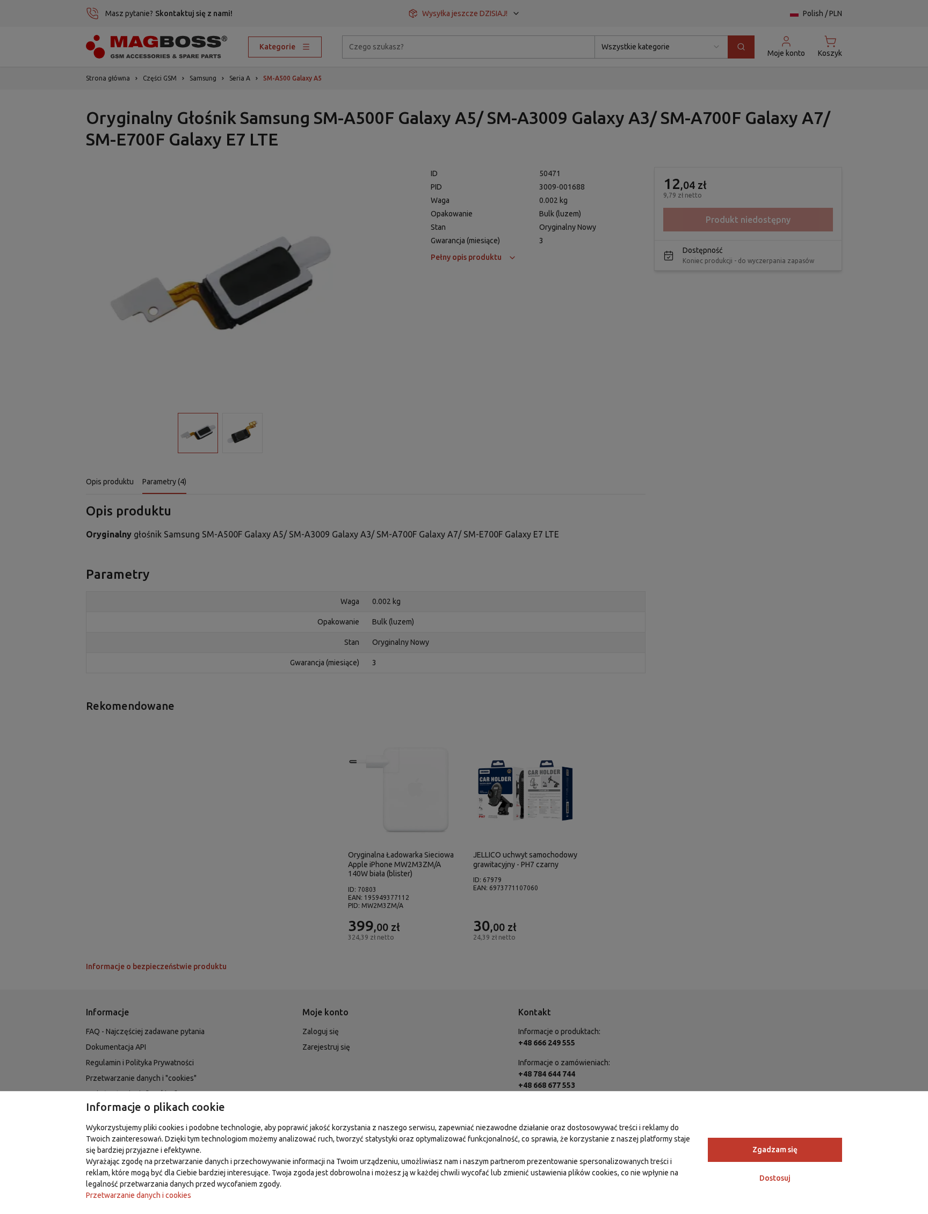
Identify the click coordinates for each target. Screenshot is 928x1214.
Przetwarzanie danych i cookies (138, 1195)
